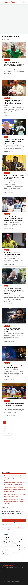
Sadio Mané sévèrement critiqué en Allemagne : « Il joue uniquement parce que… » (14, 478)
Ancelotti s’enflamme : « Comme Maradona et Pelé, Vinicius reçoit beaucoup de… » (14, 141)
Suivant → (7, 434)
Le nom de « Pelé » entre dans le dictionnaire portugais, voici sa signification (14, 177)
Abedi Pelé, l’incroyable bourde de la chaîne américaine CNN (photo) (14, 405)
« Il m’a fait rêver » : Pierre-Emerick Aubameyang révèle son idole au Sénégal (14, 501)
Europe (6, 137)
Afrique (6, 250)
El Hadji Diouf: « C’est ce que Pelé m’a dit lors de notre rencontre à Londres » (13, 254)
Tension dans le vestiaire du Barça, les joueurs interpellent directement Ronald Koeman (15, 489)
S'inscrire (14, 520)
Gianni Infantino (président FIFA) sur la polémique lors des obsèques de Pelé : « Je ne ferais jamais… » (14, 291)
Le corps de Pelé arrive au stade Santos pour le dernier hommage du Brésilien (14, 367)
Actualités (6, 59)
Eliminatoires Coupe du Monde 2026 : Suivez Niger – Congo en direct (15, 484)
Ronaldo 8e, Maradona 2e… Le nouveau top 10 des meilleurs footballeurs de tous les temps (13, 218)
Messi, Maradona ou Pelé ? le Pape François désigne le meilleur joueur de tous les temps (13, 102)
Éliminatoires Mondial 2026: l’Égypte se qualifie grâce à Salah (15, 495)
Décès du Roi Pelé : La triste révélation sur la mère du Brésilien (12, 329)
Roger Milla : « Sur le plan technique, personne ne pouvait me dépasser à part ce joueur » (14, 64)
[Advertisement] (14, 19)
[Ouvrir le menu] (3, 2)
